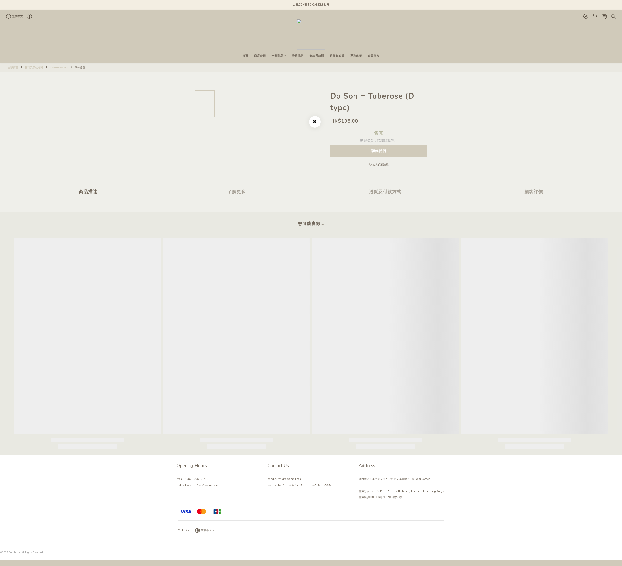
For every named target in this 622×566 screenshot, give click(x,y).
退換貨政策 (337, 56)
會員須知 (374, 56)
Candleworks (59, 67)
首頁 (245, 56)
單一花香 (80, 67)
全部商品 (277, 56)
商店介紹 (260, 56)
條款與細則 (317, 56)
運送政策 (356, 56)
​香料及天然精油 (34, 67)
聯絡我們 (298, 56)
